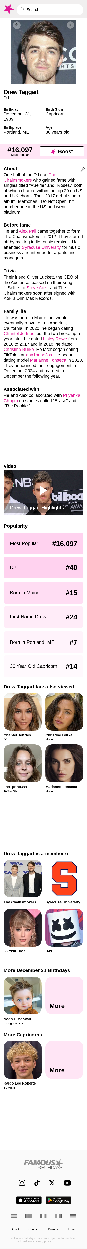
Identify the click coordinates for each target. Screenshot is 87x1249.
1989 (8, 119)
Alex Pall (27, 231)
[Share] (17, 25)
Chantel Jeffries (19, 333)
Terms (71, 1229)
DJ (6, 97)
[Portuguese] (28, 1216)
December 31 (17, 113)
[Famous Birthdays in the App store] (29, 1200)
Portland (12, 132)
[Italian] (58, 1216)
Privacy (53, 1229)
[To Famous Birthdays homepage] (8, 9)
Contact (33, 1229)
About (15, 1229)
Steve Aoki (37, 287)
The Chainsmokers (30, 177)
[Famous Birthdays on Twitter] (49, 1182)
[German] (73, 1216)
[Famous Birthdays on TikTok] (34, 1182)
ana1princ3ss (39, 354)
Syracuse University (41, 247)
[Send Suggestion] (82, 170)
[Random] (70, 25)
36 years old (57, 132)
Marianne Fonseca (48, 360)
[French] (43, 1216)
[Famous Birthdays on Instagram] (19, 1182)
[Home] (43, 1164)
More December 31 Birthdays (37, 970)
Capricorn (55, 113)
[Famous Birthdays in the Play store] (58, 1200)
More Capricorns (23, 1034)
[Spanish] (14, 1216)
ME (25, 132)
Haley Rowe (55, 338)
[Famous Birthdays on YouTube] (66, 1183)
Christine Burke (19, 349)
